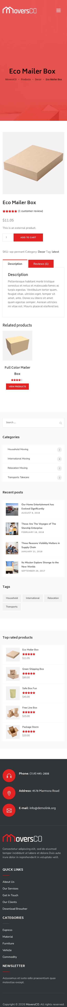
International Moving (19, 458)
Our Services (10, 889)
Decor (41, 252)
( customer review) (30, 211)
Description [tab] (15, 264)
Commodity (10, 957)
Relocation (53, 598)
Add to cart (28, 237)
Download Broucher (15, 909)
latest (55, 252)
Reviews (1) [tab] (41, 264)
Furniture (8, 943)
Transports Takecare (18, 477)
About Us (8, 882)
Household (12, 598)
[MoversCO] (19, 10)
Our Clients (10, 902)
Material (8, 937)
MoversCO (32, 1004)
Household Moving (18, 449)
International (33, 598)
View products (17, 386)
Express (7, 930)
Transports (12, 606)
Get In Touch (10, 895)
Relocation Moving (17, 468)
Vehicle (7, 950)
